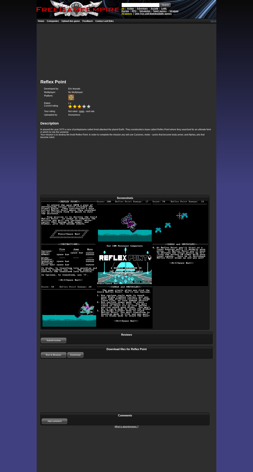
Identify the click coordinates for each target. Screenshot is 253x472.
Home (41, 21)
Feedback (87, 21)
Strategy (174, 11)
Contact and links (104, 21)
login (81, 111)
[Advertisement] (126, 50)
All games (126, 13)
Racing (125, 11)
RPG (134, 11)
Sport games (160, 11)
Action (130, 8)
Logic (164, 8)
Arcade (154, 8)
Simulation (144, 11)
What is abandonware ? (127, 426)
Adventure (142, 8)
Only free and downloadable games (153, 13)
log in (213, 21)
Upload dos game (70, 21)
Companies (53, 21)
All (122, 8)
